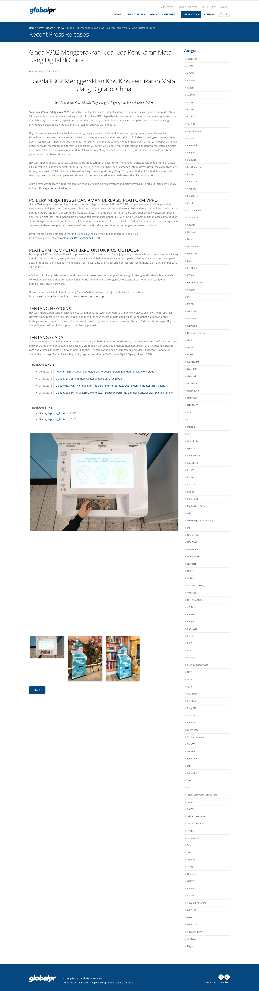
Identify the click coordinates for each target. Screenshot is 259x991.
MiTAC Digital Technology (200, 520)
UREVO (191, 881)
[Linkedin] (227, 14)
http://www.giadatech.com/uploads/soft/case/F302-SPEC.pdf (64, 238)
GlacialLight (193, 361)
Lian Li (190, 491)
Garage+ (191, 318)
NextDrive (192, 549)
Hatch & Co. (193, 390)
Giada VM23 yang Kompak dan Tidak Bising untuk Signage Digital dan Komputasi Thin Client (110, 385)
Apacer (190, 102)
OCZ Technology (195, 585)
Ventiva (191, 888)
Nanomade (193, 535)
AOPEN (191, 94)
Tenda (190, 830)
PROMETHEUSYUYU (197, 664)
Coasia (190, 203)
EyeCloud (192, 268)
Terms (208, 982)
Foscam (191, 289)
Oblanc (191, 578)
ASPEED (191, 116)
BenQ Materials (195, 167)
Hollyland (192, 397)
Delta (190, 239)
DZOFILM (192, 253)
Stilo (189, 765)
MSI (189, 527)
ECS (189, 260)
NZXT (190, 571)
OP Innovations (195, 599)
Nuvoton (192, 563)
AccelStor (192, 58)
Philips (190, 636)
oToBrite (191, 607)
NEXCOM (192, 542)
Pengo (190, 621)
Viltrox (190, 895)
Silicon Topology (195, 737)
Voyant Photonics (196, 902)
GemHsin (192, 325)
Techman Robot (195, 823)
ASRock (191, 123)
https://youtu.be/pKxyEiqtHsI (54, 188)
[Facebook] (221, 14)
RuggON (191, 708)
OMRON (191, 592)
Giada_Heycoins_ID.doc (52, 413)
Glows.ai (191, 376)
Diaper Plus (193, 246)
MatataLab (193, 498)
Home (117, 14)
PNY (189, 643)
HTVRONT (192, 405)
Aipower (191, 80)
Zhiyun (190, 946)
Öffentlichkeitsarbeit (163, 14)
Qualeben (192, 693)
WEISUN (191, 910)
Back (37, 690)
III (188, 419)
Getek (190, 347)
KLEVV (190, 470)
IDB (189, 412)
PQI (189, 650)
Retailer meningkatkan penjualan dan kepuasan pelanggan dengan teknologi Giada (105, 371)
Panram (191, 614)
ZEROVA (191, 939)
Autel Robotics (194, 131)
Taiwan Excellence (196, 816)
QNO (189, 672)
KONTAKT (167, 7)
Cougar (191, 224)
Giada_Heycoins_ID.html (53, 419)
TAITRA (191, 809)
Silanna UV (192, 729)
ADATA (190, 73)
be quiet (191, 159)
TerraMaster (193, 838)
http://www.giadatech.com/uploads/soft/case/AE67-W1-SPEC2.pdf (67, 296)
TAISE (190, 801)
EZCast (190, 275)
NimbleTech (193, 556)
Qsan (190, 686)
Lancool (191, 484)
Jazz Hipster (193, 441)
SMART (191, 744)
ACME (190, 66)
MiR (189, 513)
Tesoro (190, 845)
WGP (189, 917)
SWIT (189, 787)
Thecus (191, 852)
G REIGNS (192, 311)
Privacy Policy (221, 982)
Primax (191, 657)
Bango (190, 152)
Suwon (190, 780)
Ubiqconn (192, 874)
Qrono (190, 679)
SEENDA (191, 715)
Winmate (192, 924)
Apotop (191, 109)
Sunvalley (192, 773)
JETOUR (191, 448)
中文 (213, 6)
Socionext (192, 751)
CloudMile (192, 195)
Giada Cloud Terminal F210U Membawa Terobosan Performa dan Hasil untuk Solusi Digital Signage (114, 392)
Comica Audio (194, 210)
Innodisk (191, 426)
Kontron (191, 477)
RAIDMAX (192, 700)
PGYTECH (192, 628)
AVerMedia (193, 145)
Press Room (190, 14)
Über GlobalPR (135, 14)
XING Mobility (194, 931)
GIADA (60, 28)
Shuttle (191, 722)
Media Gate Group (196, 506)
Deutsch (224, 6)
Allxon (190, 87)
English (204, 6)
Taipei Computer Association (202, 794)
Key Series (192, 462)
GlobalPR (192, 369)
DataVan (191, 232)
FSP (189, 296)
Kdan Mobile (193, 455)
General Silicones (196, 333)
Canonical (192, 181)
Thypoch (191, 859)
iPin (189, 434)
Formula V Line (195, 282)
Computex (192, 217)
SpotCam (192, 758)
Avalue (190, 138)
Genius (190, 340)
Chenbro (191, 188)
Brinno (190, 174)
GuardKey (192, 383)
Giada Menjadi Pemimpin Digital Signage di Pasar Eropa (89, 378)
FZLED (190, 304)
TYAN (190, 866)
